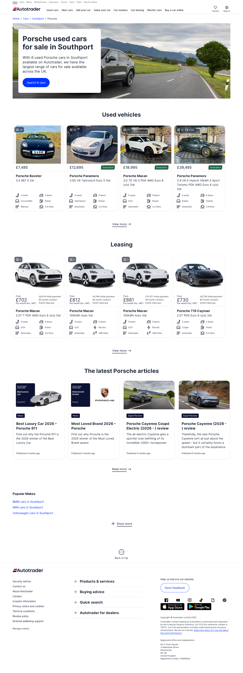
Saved (215, 11)
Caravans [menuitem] (53, 2)
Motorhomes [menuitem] (40, 2)
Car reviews (121, 10)
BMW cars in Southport (28, 501)
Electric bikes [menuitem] (90, 2)
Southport (38, 18)
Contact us (19, 586)
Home (16, 18)
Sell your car (83, 10)
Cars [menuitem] (15, 2)
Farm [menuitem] (71, 2)
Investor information (24, 601)
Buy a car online (174, 10)
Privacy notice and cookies (28, 606)
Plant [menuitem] (79, 2)
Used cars (52, 10)
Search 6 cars (36, 82)
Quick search (91, 602)
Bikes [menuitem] (29, 2)
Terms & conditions (24, 611)
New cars (67, 10)
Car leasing (137, 10)
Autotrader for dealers (99, 613)
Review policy (21, 616)
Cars (25, 18)
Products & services (97, 581)
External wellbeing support (28, 621)
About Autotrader (23, 591)
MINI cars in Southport (28, 507)
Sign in (226, 11)
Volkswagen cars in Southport (33, 513)
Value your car (102, 10)
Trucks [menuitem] (63, 2)
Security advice (22, 581)
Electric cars (154, 10)
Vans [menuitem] (22, 2)
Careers (17, 596)
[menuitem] (52, 10)
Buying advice (92, 592)
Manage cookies (21, 628)
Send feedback (175, 588)
